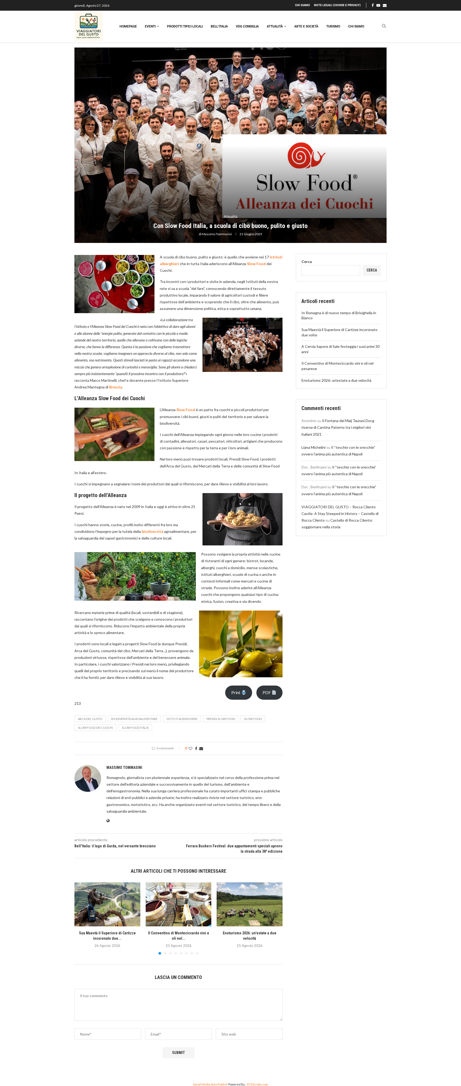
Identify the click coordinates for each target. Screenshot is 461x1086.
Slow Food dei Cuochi (95, 727)
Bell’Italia (219, 26)
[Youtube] (378, 5)
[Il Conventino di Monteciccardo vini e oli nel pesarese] (179, 904)
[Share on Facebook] (196, 748)
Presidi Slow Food (220, 719)
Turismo (333, 26)
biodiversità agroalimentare (134, 719)
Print (236, 692)
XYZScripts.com (257, 1084)
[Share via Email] (201, 748)
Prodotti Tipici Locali (185, 26)
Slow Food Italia (135, 727)
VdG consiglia (247, 26)
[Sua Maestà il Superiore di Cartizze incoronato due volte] (107, 904)
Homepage (128, 26)
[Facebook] (373, 5)
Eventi (150, 26)
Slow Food (253, 719)
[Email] (385, 5)
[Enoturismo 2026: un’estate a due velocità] (250, 904)
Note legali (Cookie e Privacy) (337, 5)
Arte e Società (306, 26)
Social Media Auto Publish (210, 1084)
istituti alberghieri (181, 719)
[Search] (384, 26)
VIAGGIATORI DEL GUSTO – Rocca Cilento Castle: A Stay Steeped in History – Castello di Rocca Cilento (340, 513)
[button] (81, 918)
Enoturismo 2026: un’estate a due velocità (336, 380)
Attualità (275, 26)
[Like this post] (190, 748)
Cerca (306, 261)
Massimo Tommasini (217, 234)
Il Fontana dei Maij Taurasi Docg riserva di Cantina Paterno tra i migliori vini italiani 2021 (337, 427)
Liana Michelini (313, 447)
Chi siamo (302, 5)
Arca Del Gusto (90, 719)
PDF (267, 692)
